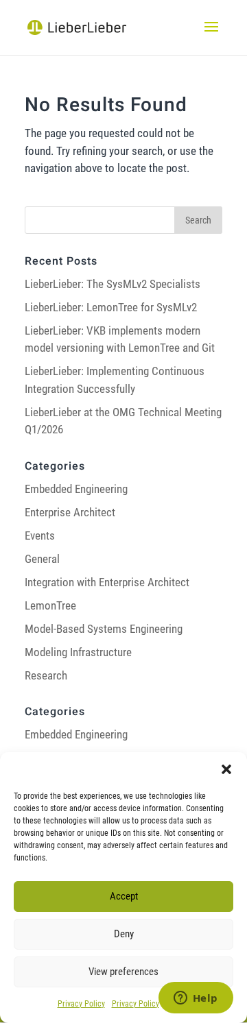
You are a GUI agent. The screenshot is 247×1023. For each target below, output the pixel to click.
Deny (124, 934)
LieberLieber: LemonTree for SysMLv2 (111, 307)
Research (46, 675)
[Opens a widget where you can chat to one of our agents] (195, 999)
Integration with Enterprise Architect (107, 582)
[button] (226, 769)
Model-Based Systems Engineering (104, 629)
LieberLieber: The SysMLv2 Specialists (112, 284)
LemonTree (50, 605)
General (42, 559)
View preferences (123, 971)
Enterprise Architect (70, 512)
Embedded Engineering (76, 489)
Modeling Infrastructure (78, 652)
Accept (124, 896)
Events (40, 535)
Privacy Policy (81, 1004)
